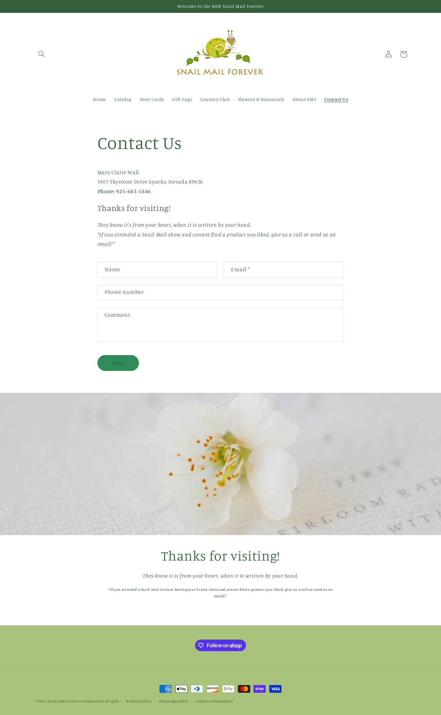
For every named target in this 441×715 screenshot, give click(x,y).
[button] (41, 54)
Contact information (214, 701)
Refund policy (139, 701)
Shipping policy (174, 701)
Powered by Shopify (101, 701)
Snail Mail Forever (64, 701)
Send (118, 363)
